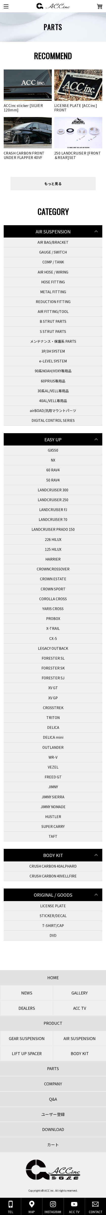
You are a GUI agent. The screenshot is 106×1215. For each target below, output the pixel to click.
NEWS (26, 993)
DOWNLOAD (53, 1129)
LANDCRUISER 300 (53, 489)
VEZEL (53, 767)
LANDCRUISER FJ (53, 509)
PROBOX (53, 618)
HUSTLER (53, 816)
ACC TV (79, 1008)
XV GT (53, 687)
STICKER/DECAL (53, 915)
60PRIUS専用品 (53, 380)
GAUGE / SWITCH (53, 252)
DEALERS (26, 1008)
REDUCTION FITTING (53, 301)
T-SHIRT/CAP (53, 925)
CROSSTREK (53, 707)
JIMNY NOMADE (53, 806)
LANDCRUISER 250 (53, 499)
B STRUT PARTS (53, 321)
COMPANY (53, 1084)
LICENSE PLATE (53, 905)
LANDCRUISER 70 (53, 519)
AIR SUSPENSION (80, 1038)
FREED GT (53, 776)
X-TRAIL (53, 628)
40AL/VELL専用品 (53, 400)
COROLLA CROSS (53, 598)
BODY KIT (80, 1053)
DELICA (53, 727)
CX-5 (53, 638)
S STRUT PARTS (53, 331)
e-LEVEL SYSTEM (53, 361)
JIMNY (53, 786)
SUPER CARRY (53, 826)
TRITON (53, 717)
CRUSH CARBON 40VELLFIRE (53, 875)
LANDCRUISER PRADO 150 (53, 529)
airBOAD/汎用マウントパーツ (53, 410)
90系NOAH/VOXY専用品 (53, 370)
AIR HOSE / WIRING (53, 272)
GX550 (53, 450)
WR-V (53, 757)
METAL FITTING (53, 291)
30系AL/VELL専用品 (53, 390)
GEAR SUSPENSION (27, 1038)
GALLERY (79, 993)
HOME (53, 977)
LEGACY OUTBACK (53, 648)
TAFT (53, 836)
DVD (53, 935)
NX (53, 460)
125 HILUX (53, 549)
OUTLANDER (53, 747)
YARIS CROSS (53, 608)
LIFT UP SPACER (27, 1053)
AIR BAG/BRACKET (53, 242)
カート (53, 1144)
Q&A (53, 1099)
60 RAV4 (53, 469)
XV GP (53, 697)
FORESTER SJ (53, 677)
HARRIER (53, 559)
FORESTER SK (53, 668)
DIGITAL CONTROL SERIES (53, 420)
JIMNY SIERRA (53, 796)
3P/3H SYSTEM (53, 351)
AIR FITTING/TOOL (53, 311)
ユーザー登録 (53, 1114)
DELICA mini (53, 737)
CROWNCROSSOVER (53, 568)
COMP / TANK (53, 261)
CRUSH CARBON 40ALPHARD (53, 866)
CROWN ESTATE (53, 578)
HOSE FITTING (53, 281)
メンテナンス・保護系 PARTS (53, 341)
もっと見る (53, 183)
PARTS (53, 1068)
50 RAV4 (53, 480)
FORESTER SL (53, 658)
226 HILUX (53, 539)
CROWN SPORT (53, 588)
